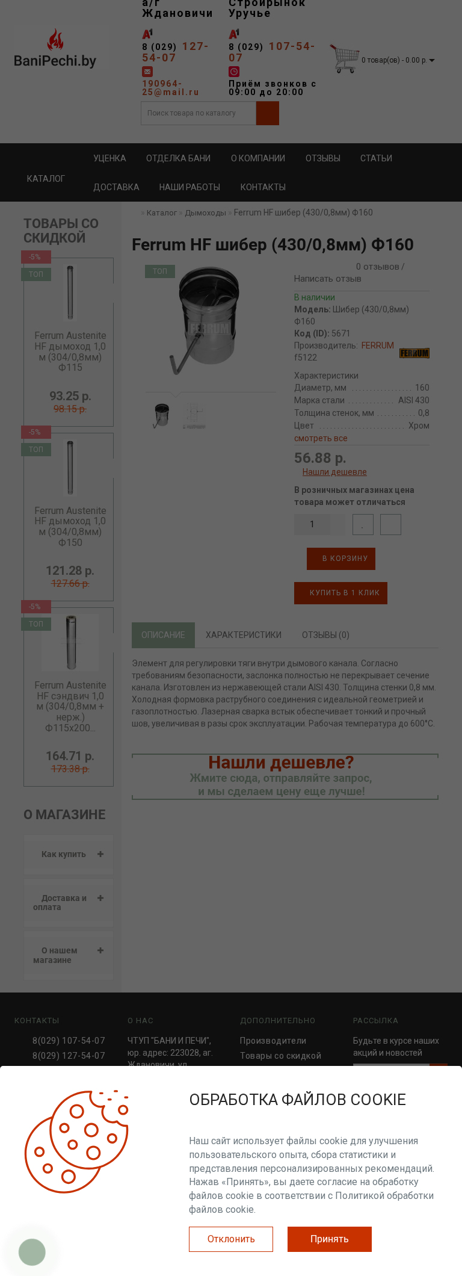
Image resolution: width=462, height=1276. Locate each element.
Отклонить (231, 1239)
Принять (329, 1239)
